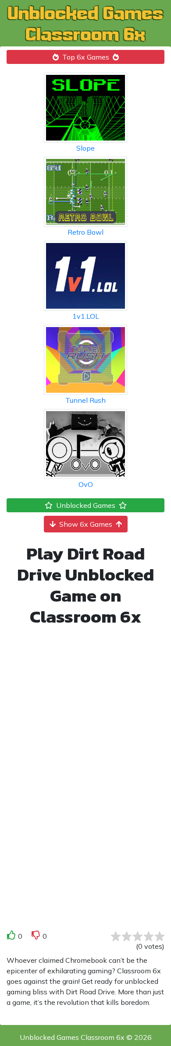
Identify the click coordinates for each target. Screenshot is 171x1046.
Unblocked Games (85, 505)
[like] (11, 937)
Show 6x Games (85, 524)
